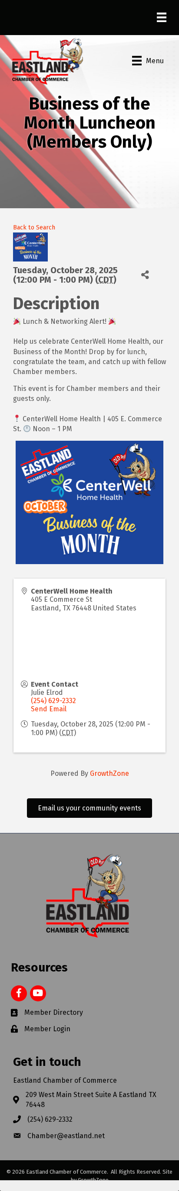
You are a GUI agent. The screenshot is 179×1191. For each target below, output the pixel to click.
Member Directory (53, 1012)
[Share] (145, 274)
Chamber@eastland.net (66, 1136)
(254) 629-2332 (53, 701)
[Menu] (161, 17)
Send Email (48, 709)
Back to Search (34, 227)
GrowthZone (109, 773)
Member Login (47, 1029)
